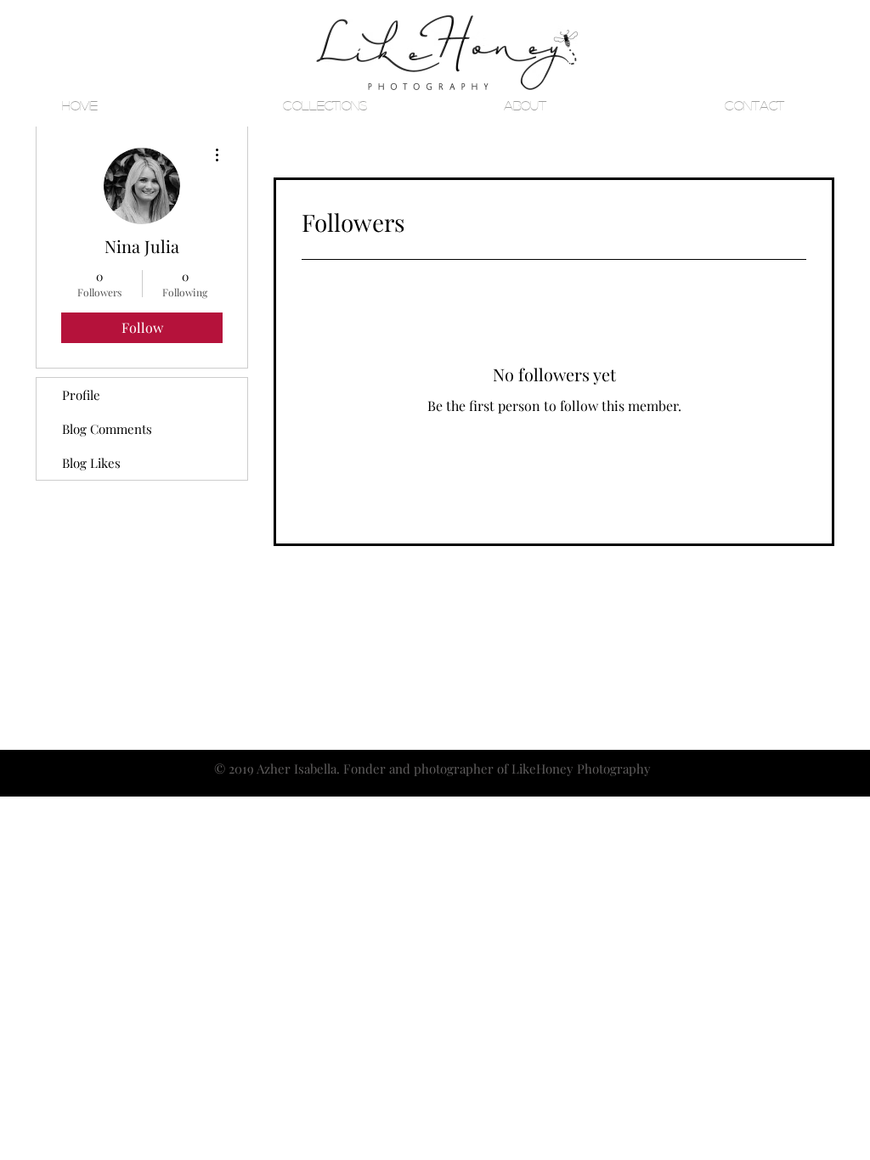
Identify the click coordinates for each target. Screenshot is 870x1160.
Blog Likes (91, 462)
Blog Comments (107, 428)
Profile (81, 394)
